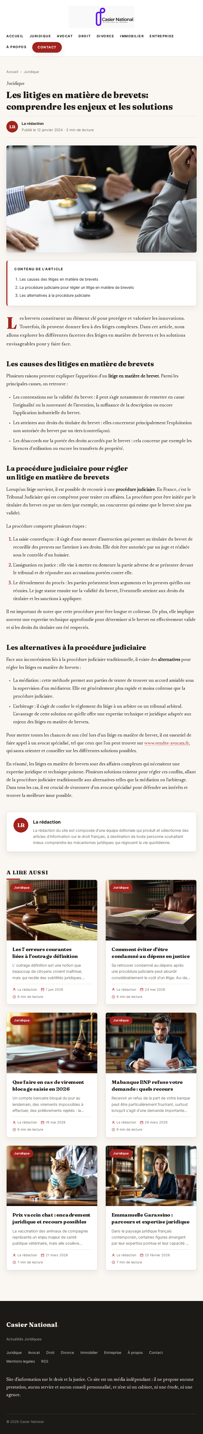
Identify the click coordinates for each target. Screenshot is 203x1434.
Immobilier (132, 36)
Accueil (15, 36)
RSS (44, 1361)
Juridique (40, 36)
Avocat (65, 36)
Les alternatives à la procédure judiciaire (55, 295)
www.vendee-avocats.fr (166, 743)
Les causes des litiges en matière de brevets (59, 279)
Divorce (105, 36)
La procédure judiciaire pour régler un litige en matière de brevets (77, 287)
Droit (85, 36)
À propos (16, 47)
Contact (47, 47)
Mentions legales (20, 1361)
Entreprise (162, 36)
